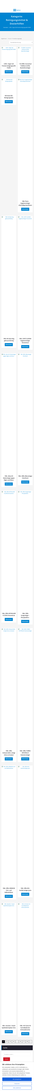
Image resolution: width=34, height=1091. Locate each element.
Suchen (6, 1059)
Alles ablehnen (17, 1088)
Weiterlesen (9, 71)
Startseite (5, 27)
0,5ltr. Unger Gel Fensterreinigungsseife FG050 (20, 27)
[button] (19, 10)
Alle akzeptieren (17, 1079)
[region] (17, 1076)
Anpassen (17, 1083)
